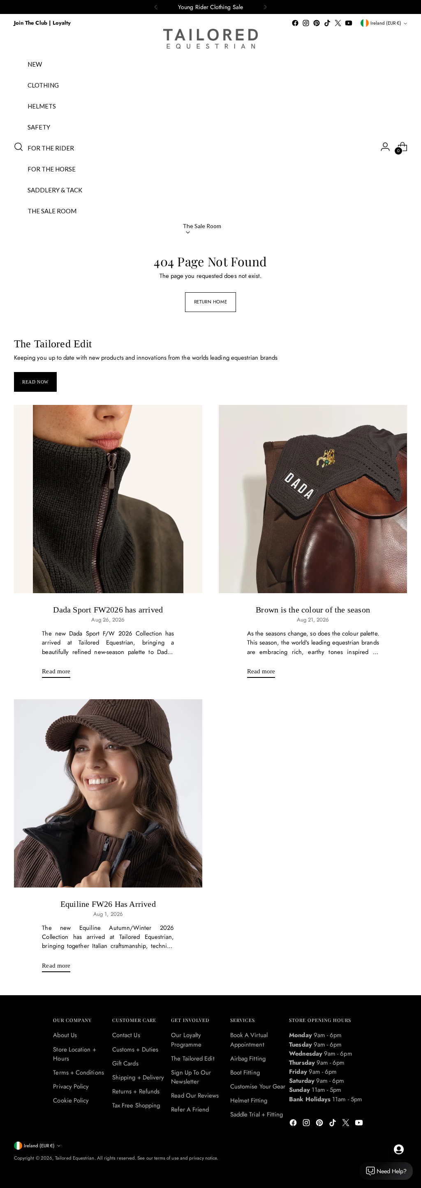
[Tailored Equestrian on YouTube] (348, 23)
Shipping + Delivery (138, 1077)
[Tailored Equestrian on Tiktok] (327, 23)
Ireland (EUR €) (385, 23)
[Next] (265, 7)
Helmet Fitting (248, 1100)
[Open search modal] (18, 147)
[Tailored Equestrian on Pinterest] (316, 23)
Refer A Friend (190, 1109)
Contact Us (126, 1035)
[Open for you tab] (399, 1149)
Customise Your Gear (257, 1086)
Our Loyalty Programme (186, 1040)
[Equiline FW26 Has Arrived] (108, 793)
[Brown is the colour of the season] (313, 499)
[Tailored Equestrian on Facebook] (295, 23)
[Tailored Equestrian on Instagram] (306, 23)
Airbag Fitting (248, 1058)
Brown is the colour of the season (313, 609)
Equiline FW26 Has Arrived (108, 903)
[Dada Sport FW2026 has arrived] (108, 499)
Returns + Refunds (136, 1091)
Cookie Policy (71, 1100)
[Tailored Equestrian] (210, 39)
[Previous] (156, 7)
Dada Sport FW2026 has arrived (108, 609)
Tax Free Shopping (136, 1105)
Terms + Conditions (78, 1072)
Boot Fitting (245, 1072)
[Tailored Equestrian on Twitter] (338, 23)
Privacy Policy (71, 1086)
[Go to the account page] (385, 147)
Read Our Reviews (195, 1095)
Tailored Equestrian (74, 1158)
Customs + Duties (135, 1049)
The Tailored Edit (192, 1058)
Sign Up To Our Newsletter (191, 1077)
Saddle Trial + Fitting (256, 1114)
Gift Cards (125, 1063)
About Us (65, 1035)
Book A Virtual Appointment (249, 1040)
